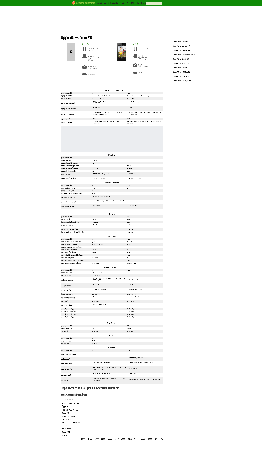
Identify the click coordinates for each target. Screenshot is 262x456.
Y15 (138, 43)
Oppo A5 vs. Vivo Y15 (181, 63)
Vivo (134, 43)
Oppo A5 (94, 96)
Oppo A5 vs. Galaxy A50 (181, 46)
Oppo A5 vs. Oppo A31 (181, 68)
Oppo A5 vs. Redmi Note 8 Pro (184, 55)
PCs (128, 3)
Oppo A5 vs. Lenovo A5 (181, 50)
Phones (122, 3)
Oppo (84, 43)
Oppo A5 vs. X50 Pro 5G (181, 72)
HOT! (132, 3)
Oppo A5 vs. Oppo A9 (180, 42)
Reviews (99, 3)
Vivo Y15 (130, 96)
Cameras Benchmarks (111, 3)
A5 (88, 43)
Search (143, 3)
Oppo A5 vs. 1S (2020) (181, 76)
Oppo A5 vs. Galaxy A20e (182, 81)
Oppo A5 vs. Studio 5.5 (181, 59)
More (138, 3)
